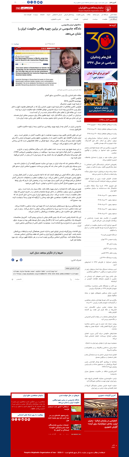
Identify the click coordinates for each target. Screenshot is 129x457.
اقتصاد (76, 19)
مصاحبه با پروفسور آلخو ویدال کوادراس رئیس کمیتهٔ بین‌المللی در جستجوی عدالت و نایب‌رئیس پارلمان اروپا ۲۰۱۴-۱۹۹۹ (101, 364)
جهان (67, 19)
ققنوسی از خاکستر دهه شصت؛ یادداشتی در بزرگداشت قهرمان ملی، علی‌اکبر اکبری (101, 219)
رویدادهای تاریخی (69, 15)
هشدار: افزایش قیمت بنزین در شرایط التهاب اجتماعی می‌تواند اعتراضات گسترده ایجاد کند (101, 180)
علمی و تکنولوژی (56, 19)
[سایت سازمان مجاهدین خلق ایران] (64, 8)
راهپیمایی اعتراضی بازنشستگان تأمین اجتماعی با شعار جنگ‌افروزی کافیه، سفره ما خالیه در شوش (84, 3)
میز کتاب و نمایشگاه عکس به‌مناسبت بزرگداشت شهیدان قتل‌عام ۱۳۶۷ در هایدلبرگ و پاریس (101, 287)
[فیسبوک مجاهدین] (28, 2)
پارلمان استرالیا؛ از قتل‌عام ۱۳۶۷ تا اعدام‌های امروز (101, 263)
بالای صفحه (113, 445)
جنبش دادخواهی (57, 15)
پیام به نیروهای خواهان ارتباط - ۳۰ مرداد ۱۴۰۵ (102, 133)
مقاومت (104, 19)
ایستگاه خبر (104, 15)
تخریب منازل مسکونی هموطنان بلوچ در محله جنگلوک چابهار (101, 294)
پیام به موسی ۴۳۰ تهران (109, 239)
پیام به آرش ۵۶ (112, 244)
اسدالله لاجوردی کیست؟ (109, 235)
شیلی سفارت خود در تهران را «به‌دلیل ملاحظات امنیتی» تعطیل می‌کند (101, 158)
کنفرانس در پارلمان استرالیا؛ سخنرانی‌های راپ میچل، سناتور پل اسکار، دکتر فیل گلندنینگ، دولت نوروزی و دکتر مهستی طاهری (101, 141)
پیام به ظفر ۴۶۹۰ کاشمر (109, 253)
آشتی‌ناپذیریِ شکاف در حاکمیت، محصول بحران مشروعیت (101, 372)
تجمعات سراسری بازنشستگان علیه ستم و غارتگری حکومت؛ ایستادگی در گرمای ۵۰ (59, 427)
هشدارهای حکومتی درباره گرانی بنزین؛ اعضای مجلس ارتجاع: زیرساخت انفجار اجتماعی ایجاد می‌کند (101, 336)
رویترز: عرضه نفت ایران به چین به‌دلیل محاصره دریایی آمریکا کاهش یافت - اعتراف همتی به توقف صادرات (101, 326)
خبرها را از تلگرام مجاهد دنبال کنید (46, 253)
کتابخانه (42, 15)
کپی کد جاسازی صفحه (72, 268)
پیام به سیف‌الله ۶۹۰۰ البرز (108, 257)
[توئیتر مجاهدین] (31, 2)
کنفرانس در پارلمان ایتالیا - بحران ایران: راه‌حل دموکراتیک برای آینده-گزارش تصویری (102, 424)
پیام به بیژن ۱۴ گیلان (110, 248)
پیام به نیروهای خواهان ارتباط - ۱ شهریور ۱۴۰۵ (102, 124)
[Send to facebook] (13, 259)
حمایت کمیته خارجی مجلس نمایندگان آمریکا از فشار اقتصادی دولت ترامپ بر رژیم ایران (101, 387)
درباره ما (35, 15)
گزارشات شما (27, 15)
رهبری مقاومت (80, 15)
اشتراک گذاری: (76, 260)
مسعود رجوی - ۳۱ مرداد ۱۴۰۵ (107, 195)
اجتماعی (85, 19)
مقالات (89, 15)
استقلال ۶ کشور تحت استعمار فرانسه (58, 408)
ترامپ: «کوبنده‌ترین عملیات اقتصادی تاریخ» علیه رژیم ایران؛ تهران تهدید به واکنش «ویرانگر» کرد (101, 379)
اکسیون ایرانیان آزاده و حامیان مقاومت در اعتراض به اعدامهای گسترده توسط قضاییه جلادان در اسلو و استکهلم (101, 228)
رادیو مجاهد (96, 15)
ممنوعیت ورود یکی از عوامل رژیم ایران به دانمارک (101, 343)
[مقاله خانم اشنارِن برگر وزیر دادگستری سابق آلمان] (46, 67)
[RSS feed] (41, 2)
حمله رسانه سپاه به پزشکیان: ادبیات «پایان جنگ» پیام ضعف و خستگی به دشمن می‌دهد (101, 172)
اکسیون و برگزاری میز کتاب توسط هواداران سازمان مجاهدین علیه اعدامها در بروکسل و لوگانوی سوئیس (101, 150)
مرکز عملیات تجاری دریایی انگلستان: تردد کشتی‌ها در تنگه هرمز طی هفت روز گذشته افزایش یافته (101, 310)
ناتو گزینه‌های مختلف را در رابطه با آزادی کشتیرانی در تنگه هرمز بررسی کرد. (101, 318)
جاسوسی (19, 279)
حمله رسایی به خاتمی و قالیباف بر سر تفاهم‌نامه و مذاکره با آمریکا (101, 349)
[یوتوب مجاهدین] (34, 2)
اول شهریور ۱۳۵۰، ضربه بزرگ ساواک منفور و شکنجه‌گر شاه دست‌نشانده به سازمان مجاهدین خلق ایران (101, 188)
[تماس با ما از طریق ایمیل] (25, 419)
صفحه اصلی (113, 15)
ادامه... (32, 409)
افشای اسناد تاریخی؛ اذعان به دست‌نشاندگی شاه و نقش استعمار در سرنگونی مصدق (101, 356)
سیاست (95, 19)
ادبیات (48, 15)
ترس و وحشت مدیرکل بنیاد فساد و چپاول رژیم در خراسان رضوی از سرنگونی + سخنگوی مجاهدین (101, 270)
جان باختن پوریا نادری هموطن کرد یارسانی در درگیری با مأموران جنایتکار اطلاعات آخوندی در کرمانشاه (101, 279)
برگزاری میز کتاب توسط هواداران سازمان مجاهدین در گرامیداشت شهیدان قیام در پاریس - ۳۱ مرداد (101, 301)
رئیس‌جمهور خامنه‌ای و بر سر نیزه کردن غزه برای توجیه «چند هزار (58, 418)
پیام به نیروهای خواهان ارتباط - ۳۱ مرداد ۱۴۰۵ (102, 129)
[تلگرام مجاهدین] (38, 2)
